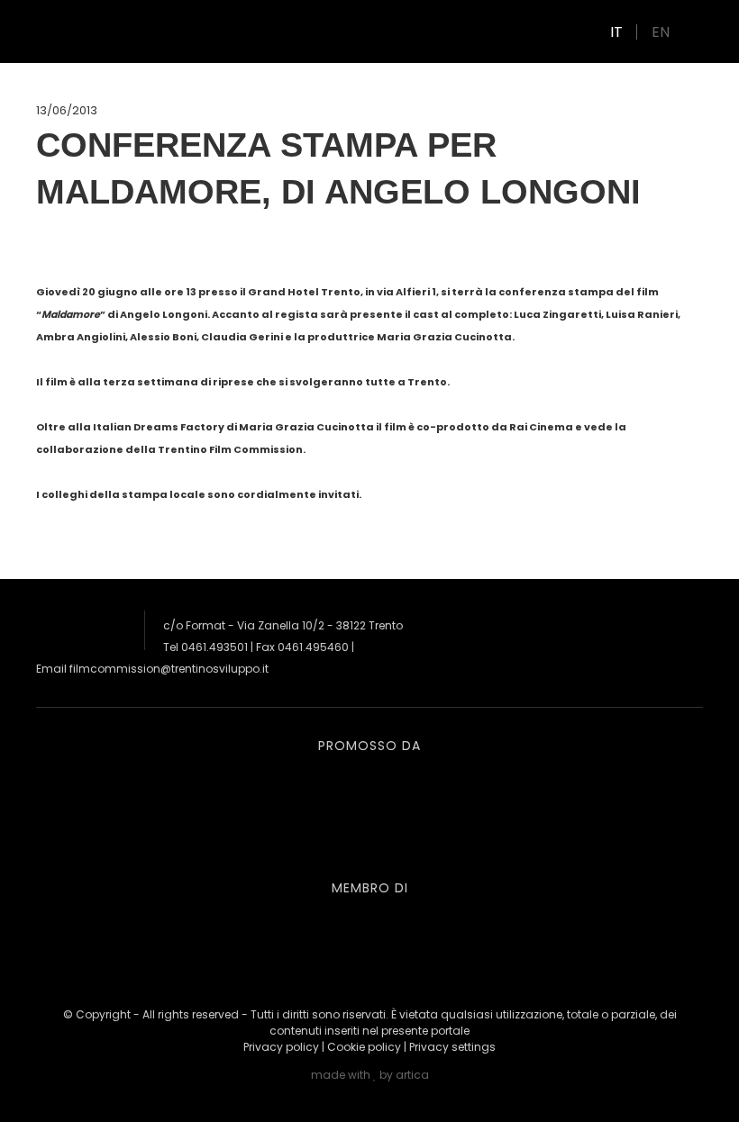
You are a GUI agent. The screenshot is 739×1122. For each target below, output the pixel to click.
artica (412, 1074)
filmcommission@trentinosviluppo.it (169, 668)
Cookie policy (364, 1046)
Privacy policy (281, 1046)
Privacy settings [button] (452, 1046)
